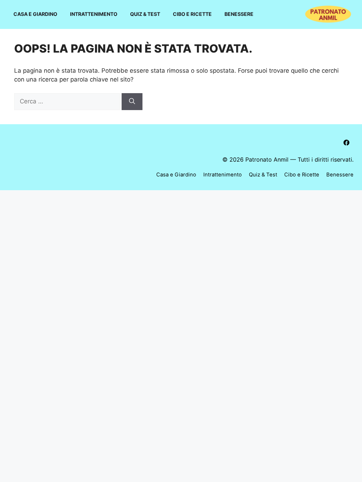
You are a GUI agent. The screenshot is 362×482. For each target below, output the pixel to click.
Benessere (238, 14)
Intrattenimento (93, 14)
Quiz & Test (145, 14)
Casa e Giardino (35, 14)
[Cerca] (132, 101)
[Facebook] (346, 142)
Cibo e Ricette (192, 14)
